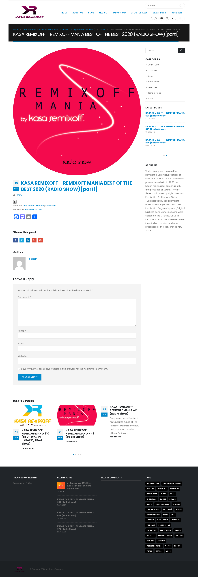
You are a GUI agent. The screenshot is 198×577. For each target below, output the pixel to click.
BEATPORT (162, 488)
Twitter (21, 240)
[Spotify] (177, 18)
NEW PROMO (162, 520)
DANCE (163, 499)
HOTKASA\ (167, 509)
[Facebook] (151, 18)
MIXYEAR (150, 520)
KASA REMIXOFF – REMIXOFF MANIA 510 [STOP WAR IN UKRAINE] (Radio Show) (35, 436)
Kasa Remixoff (153, 515)
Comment (24, 297)
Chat (172, 494)
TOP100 (177, 546)
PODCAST (151, 525)
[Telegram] (172, 18)
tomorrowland (154, 546)
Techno (161, 541)
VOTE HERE (177, 12)
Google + (34, 240)
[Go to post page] (33, 415)
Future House (153, 509)
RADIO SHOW (165, 530)
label (165, 515)
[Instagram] (167, 18)
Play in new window (33, 205)
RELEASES (151, 535)
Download (50, 205)
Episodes (152, 70)
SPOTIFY (179, 535)
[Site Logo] (29, 12)
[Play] (15, 201)
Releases (152, 87)
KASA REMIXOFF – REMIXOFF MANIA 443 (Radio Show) (80, 433)
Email (40, 240)
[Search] (180, 5)
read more (27, 448)
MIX (172, 515)
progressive (164, 525)
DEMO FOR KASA (139, 12)
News (91, 12)
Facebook (15, 240)
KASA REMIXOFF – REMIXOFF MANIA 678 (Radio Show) (165, 114)
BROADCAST (152, 494)
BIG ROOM (174, 488)
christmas (152, 499)
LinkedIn (28, 240)
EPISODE (176, 504)
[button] (73, 454)
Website (22, 356)
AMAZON (150, 488)
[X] (156, 18)
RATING (178, 530)
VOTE (168, 551)
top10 (167, 546)
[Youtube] (161, 18)
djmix (149, 504)
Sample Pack (154, 92)
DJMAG (172, 499)
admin (33, 259)
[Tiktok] (182, 18)
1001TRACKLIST (153, 483)
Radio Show (153, 81)
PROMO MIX (152, 530)
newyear (175, 520)
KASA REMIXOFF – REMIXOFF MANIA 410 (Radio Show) (124, 410)
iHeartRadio (31, 209)
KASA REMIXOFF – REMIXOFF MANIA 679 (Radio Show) (75, 514)
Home (64, 12)
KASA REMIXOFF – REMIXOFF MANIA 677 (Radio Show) (165, 128)
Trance (159, 551)
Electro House (162, 504)
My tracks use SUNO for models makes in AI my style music (79, 486)
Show (19, 195)
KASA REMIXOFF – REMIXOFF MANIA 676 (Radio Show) (165, 141)
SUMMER (150, 541)
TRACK (149, 551)
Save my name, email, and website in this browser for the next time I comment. (64, 368)
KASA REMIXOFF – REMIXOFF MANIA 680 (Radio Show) (75, 500)
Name (22, 330)
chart (163, 494)
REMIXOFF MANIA (165, 535)
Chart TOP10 (159, 12)
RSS (41, 209)
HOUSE (179, 509)
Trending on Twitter (22, 483)
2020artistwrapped (172, 483)
